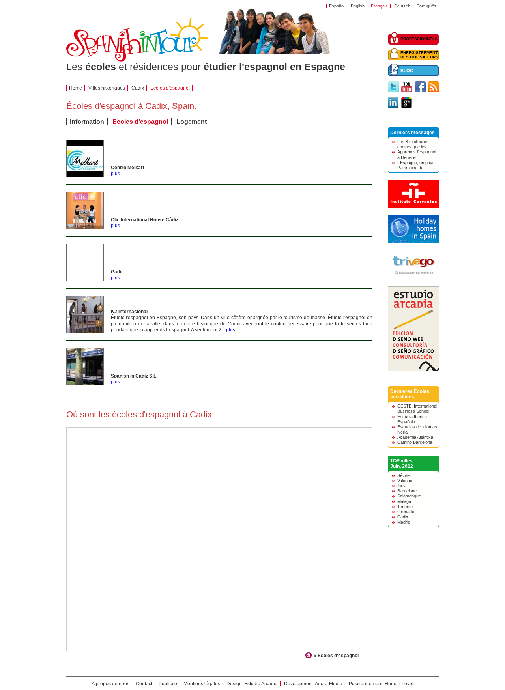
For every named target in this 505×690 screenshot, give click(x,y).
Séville (403, 475)
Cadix (137, 88)
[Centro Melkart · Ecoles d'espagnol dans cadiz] (85, 175)
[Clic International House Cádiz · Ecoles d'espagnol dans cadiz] (85, 227)
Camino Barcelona (414, 442)
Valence (404, 480)
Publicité (168, 683)
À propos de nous (110, 683)
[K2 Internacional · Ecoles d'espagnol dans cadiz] (85, 331)
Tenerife (405, 506)
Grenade (405, 511)
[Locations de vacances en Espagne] (413, 242)
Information (87, 121)
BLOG (406, 70)
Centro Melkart (127, 167)
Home (75, 88)
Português (426, 6)
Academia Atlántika (415, 437)
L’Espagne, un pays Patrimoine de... (416, 165)
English (358, 6)
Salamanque (409, 496)
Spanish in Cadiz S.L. (134, 376)
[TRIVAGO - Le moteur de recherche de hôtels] (413, 277)
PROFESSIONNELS (419, 39)
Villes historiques (106, 88)
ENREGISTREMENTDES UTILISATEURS (419, 54)
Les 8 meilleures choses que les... (413, 144)
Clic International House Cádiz (144, 220)
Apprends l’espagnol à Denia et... (416, 154)
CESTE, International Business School (417, 408)
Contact (144, 683)
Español (336, 6)
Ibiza (401, 485)
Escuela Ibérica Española (412, 419)
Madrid (403, 522)
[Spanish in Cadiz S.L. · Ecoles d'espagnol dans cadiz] (85, 383)
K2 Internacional (129, 311)
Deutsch (402, 6)
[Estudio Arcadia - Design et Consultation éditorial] (413, 369)
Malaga (404, 501)
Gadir (117, 272)
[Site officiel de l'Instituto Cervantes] (413, 206)
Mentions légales (201, 683)
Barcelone (407, 490)
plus (115, 173)
